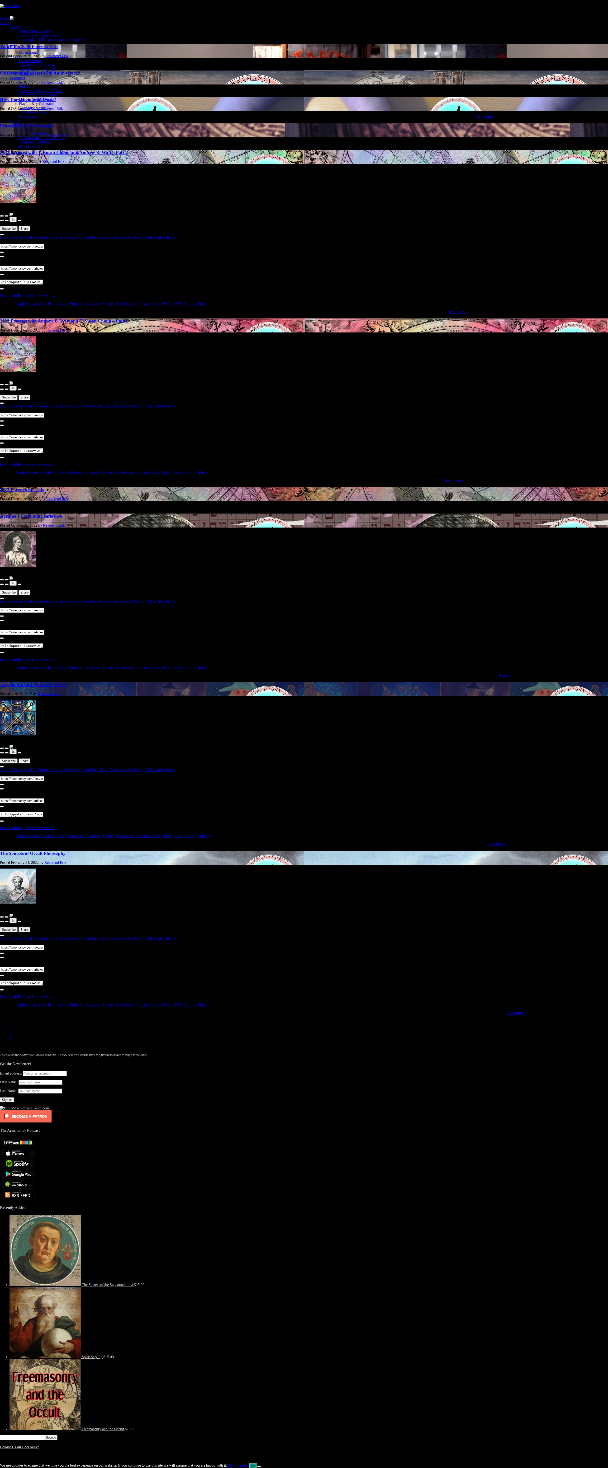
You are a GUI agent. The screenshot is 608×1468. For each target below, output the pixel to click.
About (14, 125)
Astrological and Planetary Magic (33, 684)
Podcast (25, 86)
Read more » (486, 117)
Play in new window (39, 296)
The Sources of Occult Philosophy (33, 853)
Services (16, 57)
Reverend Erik (53, 161)
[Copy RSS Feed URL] (2, 252)
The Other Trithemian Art (38, 35)
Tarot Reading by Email (37, 69)
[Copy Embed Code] (2, 289)
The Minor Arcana (33, 112)
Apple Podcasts (12, 237)
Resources (17, 78)
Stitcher (170, 237)
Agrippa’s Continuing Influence (31, 516)
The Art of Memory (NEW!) (40, 91)
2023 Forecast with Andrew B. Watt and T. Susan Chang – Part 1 (64, 320)
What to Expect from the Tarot (42, 138)
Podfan (139, 237)
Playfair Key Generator (36, 104)
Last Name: (8, 1091)
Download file (11, 296)
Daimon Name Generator (38, 95)
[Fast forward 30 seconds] (19, 220)
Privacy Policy (30, 146)
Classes (15, 27)
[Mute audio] (2, 220)
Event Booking (30, 61)
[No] (259, 1466)
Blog (22, 82)
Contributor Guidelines (36, 133)
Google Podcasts (51, 237)
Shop (13, 44)
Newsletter (27, 116)
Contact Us (27, 129)
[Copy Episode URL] (2, 274)
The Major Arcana (33, 108)
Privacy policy (238, 1465)
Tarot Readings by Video (38, 65)
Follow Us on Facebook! (19, 1447)
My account (28, 52)
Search (51, 1437)
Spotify (159, 237)
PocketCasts (100, 237)
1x (13, 219)
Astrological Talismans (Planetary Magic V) (52, 39)
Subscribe (9, 228)
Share (24, 228)
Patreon (85, 237)
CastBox (31, 237)
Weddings (26, 74)
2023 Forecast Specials (22, 489)
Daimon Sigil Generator (37, 99)
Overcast (71, 237)
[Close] (2, 234)
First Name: (9, 1082)
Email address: (11, 1073)
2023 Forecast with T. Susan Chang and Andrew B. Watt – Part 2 (64, 152)
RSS (149, 237)
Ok (253, 1465)
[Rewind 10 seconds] (7, 220)
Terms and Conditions (35, 142)
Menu (4, 19)
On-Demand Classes (34, 31)
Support (15, 121)
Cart (22, 48)
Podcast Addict (122, 237)
